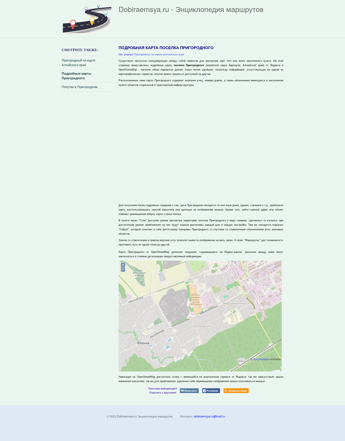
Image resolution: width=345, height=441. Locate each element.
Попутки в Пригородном (79, 87)
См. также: (126, 54)
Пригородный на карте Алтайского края (78, 62)
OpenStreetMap (261, 359)
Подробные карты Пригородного (76, 75)
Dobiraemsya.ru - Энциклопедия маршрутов (191, 9)
